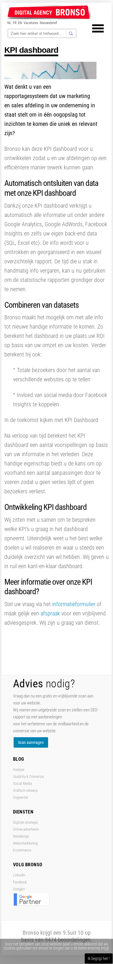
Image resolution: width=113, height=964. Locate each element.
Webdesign (21, 836)
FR (15, 23)
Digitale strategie (25, 822)
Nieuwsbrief (48, 23)
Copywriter (20, 797)
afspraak (51, 613)
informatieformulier (73, 604)
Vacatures (30, 23)
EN (20, 23)
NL (9, 23)
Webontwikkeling (25, 843)
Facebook (20, 882)
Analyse (18, 769)
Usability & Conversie (28, 776)
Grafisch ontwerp (25, 790)
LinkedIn (19, 875)
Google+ (19, 889)
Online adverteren (26, 829)
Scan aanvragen (31, 742)
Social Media (22, 783)
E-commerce (22, 850)
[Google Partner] (31, 905)
